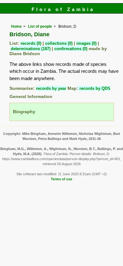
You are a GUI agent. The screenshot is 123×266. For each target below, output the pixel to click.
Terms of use (61, 179)
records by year (51, 88)
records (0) (30, 43)
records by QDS (94, 88)
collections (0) (59, 43)
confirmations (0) (70, 48)
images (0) (86, 43)
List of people (40, 26)
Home (16, 26)
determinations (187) (30, 48)
